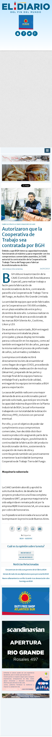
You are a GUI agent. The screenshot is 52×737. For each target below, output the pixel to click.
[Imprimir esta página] (33, 529)
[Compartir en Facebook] (12, 529)
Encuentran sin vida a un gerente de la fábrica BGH (26, 570)
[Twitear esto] (19, 529)
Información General (12, 269)
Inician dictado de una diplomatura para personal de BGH (26, 574)
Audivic (28, 538)
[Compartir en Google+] (26, 529)
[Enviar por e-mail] (40, 529)
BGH (22, 538)
